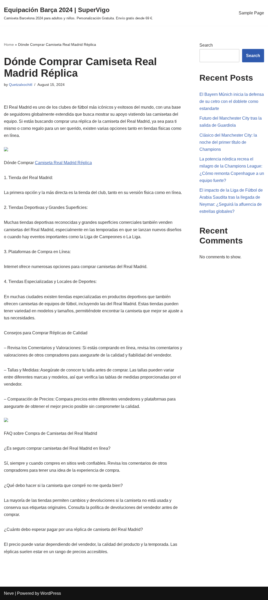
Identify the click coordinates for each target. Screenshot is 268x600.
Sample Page (251, 13)
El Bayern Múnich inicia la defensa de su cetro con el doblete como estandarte (231, 101)
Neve (9, 593)
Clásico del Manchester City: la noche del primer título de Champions (228, 142)
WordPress (50, 593)
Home (9, 44)
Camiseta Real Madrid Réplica (63, 162)
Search (206, 45)
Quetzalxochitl (20, 84)
